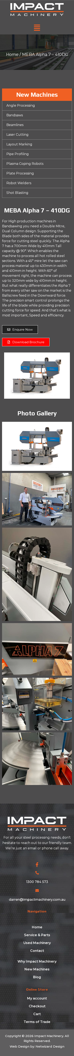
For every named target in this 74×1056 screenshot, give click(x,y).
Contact (37, 951)
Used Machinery (37, 943)
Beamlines (14, 125)
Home (12, 54)
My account (37, 998)
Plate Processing (20, 173)
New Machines (37, 969)
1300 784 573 (37, 882)
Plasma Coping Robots (24, 164)
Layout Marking (19, 144)
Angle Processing (20, 105)
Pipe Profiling (17, 154)
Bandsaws (14, 115)
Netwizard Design (49, 1046)
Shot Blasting (17, 193)
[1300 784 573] (37, 872)
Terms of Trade (37, 1022)
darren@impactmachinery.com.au (37, 900)
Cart (37, 1014)
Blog (37, 977)
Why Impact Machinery (37, 961)
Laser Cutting (17, 135)
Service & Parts (37, 935)
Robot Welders (18, 183)
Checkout (37, 1006)
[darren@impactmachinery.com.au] (37, 890)
